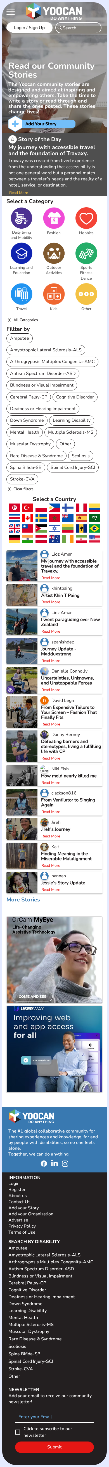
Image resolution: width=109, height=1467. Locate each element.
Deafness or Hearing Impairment (43, 409)
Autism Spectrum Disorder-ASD (43, 373)
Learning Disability (72, 420)
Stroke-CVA (22, 479)
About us (17, 1196)
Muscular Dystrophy (30, 444)
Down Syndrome (27, 420)
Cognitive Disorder (75, 397)
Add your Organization (30, 1214)
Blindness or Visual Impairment (42, 385)
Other (65, 444)
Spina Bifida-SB (26, 467)
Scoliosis (81, 456)
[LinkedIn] (54, 1163)
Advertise (18, 1220)
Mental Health (24, 432)
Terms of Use (22, 1232)
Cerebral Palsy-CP (28, 397)
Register (17, 1190)
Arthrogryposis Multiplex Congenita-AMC (52, 362)
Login (14, 1183)
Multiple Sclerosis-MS (70, 432)
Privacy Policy (22, 1226)
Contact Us (19, 1202)
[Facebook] (44, 1163)
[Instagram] (65, 1163)
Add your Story (24, 1208)
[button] (21, 235)
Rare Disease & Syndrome (36, 456)
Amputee (19, 338)
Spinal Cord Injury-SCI (73, 467)
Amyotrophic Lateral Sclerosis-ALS (46, 350)
